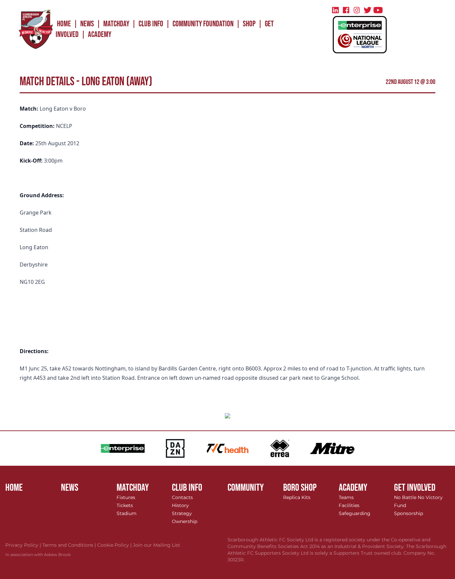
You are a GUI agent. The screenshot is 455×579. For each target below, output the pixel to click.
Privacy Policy (23, 545)
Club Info (151, 24)
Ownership (184, 521)
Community (246, 488)
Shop (249, 24)
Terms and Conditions (69, 545)
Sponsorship (408, 513)
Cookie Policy (115, 545)
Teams (346, 497)
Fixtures (126, 497)
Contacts (182, 497)
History (180, 505)
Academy (99, 34)
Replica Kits (296, 497)
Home (64, 24)
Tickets (125, 505)
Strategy (182, 513)
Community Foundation (203, 24)
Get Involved (414, 488)
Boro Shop (300, 488)
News (87, 24)
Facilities (349, 505)
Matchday (116, 24)
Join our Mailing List (156, 545)
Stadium (127, 513)
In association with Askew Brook (38, 554)
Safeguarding (354, 513)
